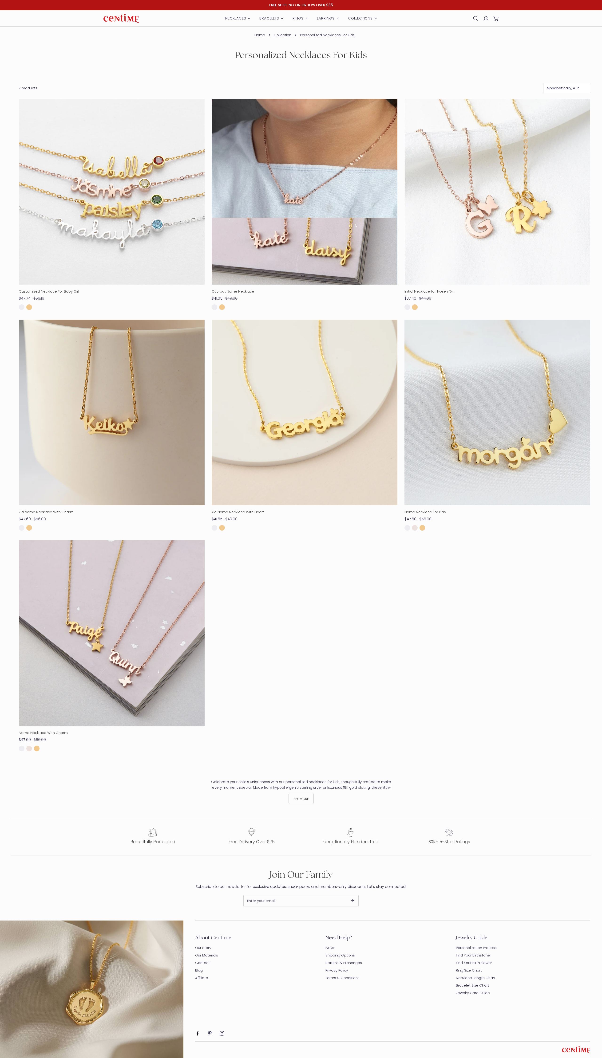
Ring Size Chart (469, 970)
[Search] (475, 18)
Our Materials (206, 955)
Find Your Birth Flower (474, 962)
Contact (202, 962)
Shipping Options (340, 955)
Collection (282, 34)
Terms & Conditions (342, 977)
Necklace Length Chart (475, 977)
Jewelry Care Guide (473, 992)
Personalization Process (476, 947)
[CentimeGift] (121, 18)
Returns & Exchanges (343, 962)
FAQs (329, 947)
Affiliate (201, 977)
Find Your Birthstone (473, 955)
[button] (496, 18)
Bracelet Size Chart (472, 985)
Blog (199, 970)
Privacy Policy (336, 970)
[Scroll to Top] (593, 1033)
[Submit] (352, 900)
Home (259, 34)
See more (301, 798)
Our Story (203, 947)
